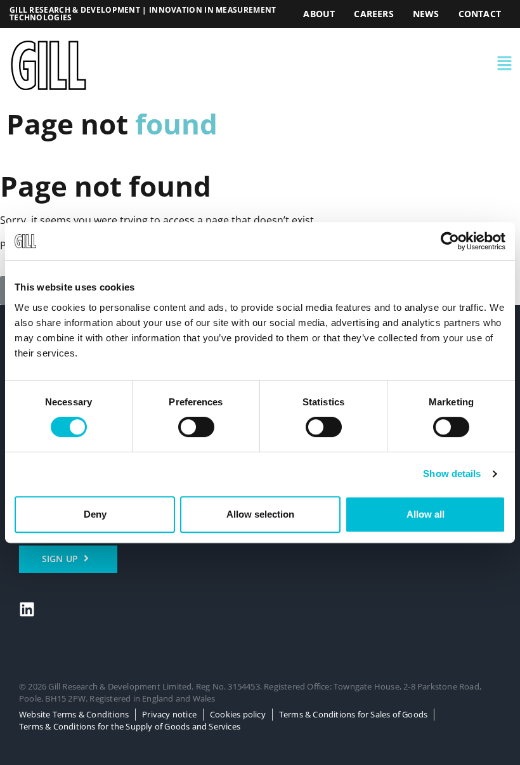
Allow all (425, 514)
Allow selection (260, 514)
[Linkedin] (27, 609)
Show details (452, 473)
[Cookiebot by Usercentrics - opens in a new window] (449, 241)
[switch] (196, 427)
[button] (360, 65)
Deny (95, 514)
